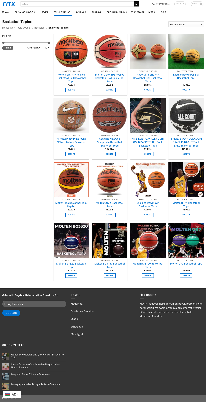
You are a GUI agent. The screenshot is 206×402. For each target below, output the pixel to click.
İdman (5, 12)
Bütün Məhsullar (117, 12)
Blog (163, 12)
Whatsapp (77, 326)
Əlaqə (74, 319)
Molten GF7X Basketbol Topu (186, 204)
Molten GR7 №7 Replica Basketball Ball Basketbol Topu (71, 78)
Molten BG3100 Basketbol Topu (148, 265)
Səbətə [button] (71, 90)
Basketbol (39, 27)
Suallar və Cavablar (83, 311)
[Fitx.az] (9, 4)
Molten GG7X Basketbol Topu (109, 204)
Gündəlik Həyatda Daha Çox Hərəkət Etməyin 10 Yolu (37, 356)
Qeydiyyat (77, 334)
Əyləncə (81, 12)
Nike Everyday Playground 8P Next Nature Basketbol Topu (71, 142)
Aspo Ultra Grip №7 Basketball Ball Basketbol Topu (147, 78)
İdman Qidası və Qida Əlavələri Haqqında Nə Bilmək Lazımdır (35, 366)
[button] (197, 4)
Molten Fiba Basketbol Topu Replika (71, 204)
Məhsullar (7, 27)
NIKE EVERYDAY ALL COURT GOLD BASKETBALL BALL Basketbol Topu (148, 142)
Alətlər (96, 12)
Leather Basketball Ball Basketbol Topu (186, 76)
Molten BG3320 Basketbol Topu (71, 265)
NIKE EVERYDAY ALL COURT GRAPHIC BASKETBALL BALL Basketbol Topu (186, 142)
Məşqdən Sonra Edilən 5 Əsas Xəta (30, 374)
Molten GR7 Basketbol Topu (186, 263)
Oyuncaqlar (137, 12)
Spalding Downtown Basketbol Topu (147, 204)
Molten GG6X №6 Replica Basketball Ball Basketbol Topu (109, 78)
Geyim (44, 12)
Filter (8, 48)
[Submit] (136, 3)
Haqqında (76, 303)
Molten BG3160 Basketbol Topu (109, 265)
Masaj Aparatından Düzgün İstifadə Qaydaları (35, 384)
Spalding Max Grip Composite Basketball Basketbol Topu (109, 142)
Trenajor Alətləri (25, 12)
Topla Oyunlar (62, 12)
